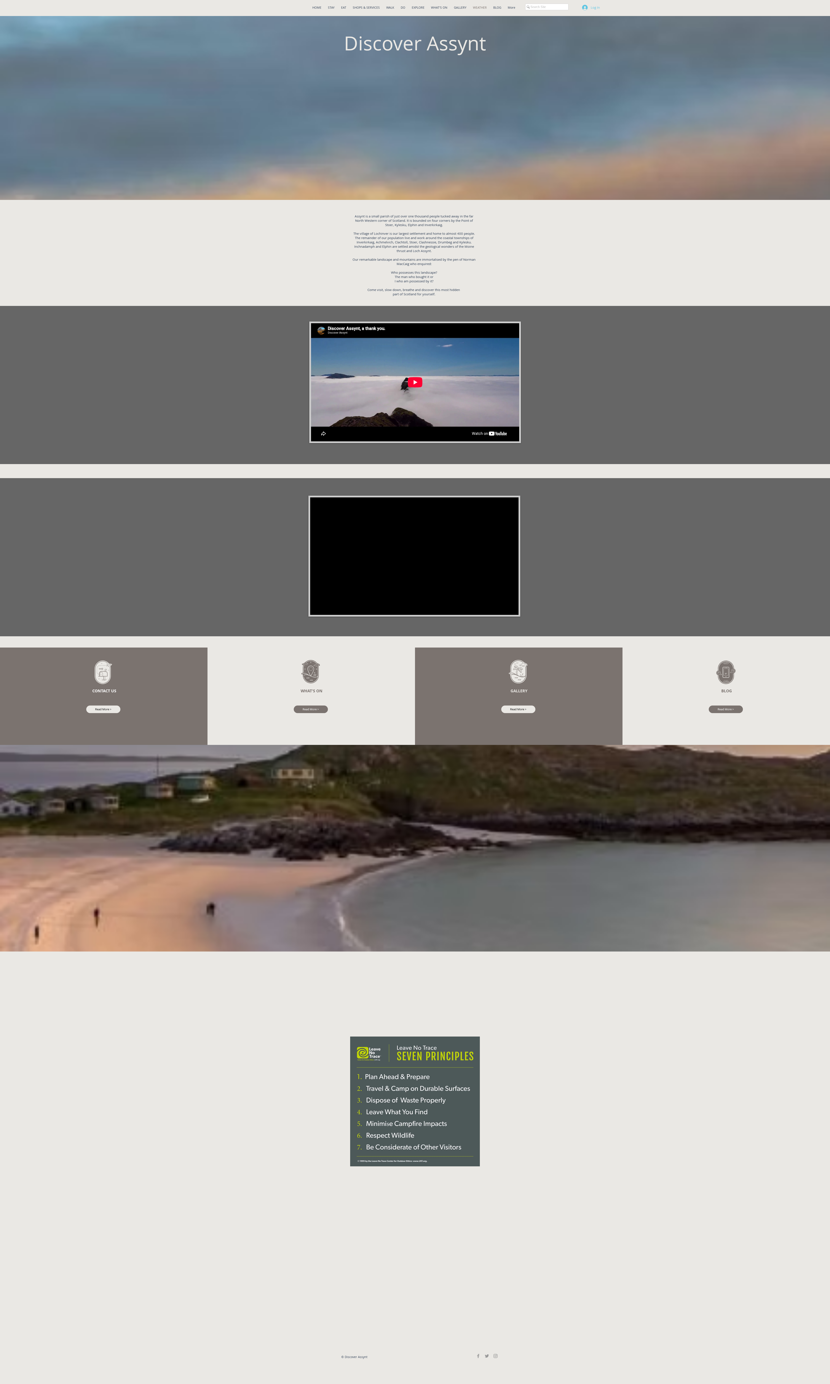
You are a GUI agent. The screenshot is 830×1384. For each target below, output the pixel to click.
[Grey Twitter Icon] (487, 1356)
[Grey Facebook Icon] (478, 1356)
